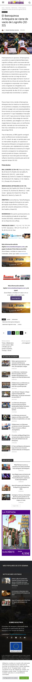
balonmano (15, 319)
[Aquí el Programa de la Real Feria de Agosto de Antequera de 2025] (6, 602)
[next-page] (6, 455)
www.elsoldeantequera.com (15, 247)
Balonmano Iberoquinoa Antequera (11, 322)
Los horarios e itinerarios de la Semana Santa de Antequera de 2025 (21, 593)
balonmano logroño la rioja (9, 324)
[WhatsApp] (17, 333)
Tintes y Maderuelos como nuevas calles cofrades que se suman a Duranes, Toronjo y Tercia (8, 346)
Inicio (3, 8)
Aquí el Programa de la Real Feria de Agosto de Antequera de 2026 (21, 487)
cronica (19, 324)
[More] (25, 333)
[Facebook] (9, 333)
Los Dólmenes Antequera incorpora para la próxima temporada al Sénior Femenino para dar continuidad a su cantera (20, 406)
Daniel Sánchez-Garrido (12, 30)
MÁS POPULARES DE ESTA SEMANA (15, 566)
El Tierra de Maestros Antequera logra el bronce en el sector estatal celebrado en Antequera (21, 447)
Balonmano (14, 8)
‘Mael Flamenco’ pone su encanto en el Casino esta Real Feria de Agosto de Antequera (21, 466)
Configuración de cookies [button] (10, 678)
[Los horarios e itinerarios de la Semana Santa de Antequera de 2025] (6, 593)
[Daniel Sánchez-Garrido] (3, 30)
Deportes (8, 8)
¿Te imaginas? (26, 343)
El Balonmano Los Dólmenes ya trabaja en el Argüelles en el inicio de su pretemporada (20, 384)
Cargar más (15, 506)
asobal (8, 319)
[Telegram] (16, 637)
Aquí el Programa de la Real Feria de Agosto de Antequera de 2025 (21, 602)
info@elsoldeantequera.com (18, 634)
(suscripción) (16, 298)
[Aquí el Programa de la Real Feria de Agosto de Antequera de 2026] (6, 488)
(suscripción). (23, 253)
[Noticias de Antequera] (16, 2)
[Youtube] (24, 637)
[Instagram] (11, 637)
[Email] (21, 333)
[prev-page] (3, 455)
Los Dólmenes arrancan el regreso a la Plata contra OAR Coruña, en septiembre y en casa (21, 417)
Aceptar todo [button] (24, 678)
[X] (13, 333)
